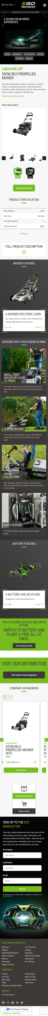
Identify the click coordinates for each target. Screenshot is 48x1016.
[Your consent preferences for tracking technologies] (2, 762)
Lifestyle (28, 950)
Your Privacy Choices (18, 1009)
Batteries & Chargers (32, 956)
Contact (5, 974)
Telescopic (29, 953)
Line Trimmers (30, 947)
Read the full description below (13, 96)
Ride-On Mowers (8, 956)
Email (5, 875)
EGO (28, 5)
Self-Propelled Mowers (10, 953)
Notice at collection (11, 1013)
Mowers (5, 950)
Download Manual (24, 188)
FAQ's (4, 982)
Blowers (5, 958)
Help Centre (29, 982)
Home (5, 12)
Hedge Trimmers (8, 964)
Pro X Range (29, 961)
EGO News (6, 979)
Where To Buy (30, 977)
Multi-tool (5, 947)
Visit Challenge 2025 (24, 646)
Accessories (29, 958)
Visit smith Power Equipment (24, 675)
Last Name (7, 862)
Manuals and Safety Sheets (12, 985)
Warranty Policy (30, 979)
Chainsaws (6, 961)
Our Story (5, 977)
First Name (7, 849)
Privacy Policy (7, 896)
